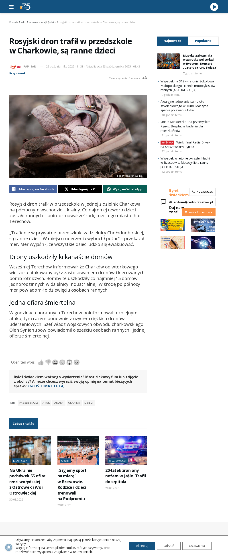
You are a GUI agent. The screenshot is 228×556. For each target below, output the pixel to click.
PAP (26, 66)
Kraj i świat (17, 73)
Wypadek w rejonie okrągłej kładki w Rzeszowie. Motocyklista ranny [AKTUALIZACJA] (185, 162)
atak (46, 403)
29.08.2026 (64, 505)
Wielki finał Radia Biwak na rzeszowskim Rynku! (185, 144)
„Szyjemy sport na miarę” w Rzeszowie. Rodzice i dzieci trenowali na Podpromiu (72, 484)
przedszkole (28, 403)
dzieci (88, 403)
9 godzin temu (171, 95)
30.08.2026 (16, 499)
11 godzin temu (172, 135)
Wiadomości (117, 460)
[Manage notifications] (8, 547)
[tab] (172, 41)
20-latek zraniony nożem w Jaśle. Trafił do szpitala (125, 476)
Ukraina (74, 403)
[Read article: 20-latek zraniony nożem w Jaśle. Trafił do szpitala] (126, 450)
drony (59, 403)
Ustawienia (197, 546)
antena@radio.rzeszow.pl (193, 202)
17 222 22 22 (205, 192)
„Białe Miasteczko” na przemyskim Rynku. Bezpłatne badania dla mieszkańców (185, 126)
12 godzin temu (172, 151)
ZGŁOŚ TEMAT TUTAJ (46, 386)
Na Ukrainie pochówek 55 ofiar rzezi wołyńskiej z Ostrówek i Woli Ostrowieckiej (27, 482)
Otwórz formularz (198, 212)
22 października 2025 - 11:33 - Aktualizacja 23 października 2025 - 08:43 (93, 66)
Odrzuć (169, 546)
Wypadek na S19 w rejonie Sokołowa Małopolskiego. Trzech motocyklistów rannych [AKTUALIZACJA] (188, 85)
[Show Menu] (11, 6)
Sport (65, 460)
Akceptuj (142, 546)
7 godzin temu (192, 73)
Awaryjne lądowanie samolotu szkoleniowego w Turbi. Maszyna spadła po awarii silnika (184, 105)
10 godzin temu (172, 115)
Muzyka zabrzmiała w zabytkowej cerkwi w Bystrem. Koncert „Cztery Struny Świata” (200, 61)
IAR (33, 66)
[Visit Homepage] (25, 6)
